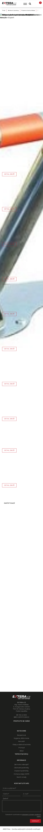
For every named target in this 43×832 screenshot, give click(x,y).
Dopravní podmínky (21, 771)
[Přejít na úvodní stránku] (9, 3)
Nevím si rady (21, 777)
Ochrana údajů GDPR (21, 774)
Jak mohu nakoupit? (21, 764)
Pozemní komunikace (28, 10)
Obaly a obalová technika (22, 744)
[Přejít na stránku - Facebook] (21, 724)
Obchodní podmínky (21, 768)
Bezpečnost (21, 735)
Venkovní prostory (13, 10)
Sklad (21, 751)
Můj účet (34, 4)
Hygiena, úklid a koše (21, 738)
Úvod (3, 10)
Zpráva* (5, 798)
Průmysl (22, 748)
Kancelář (21, 741)
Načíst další (9, 503)
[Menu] (25, 4)
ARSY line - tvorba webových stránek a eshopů (21, 829)
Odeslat (35, 821)
